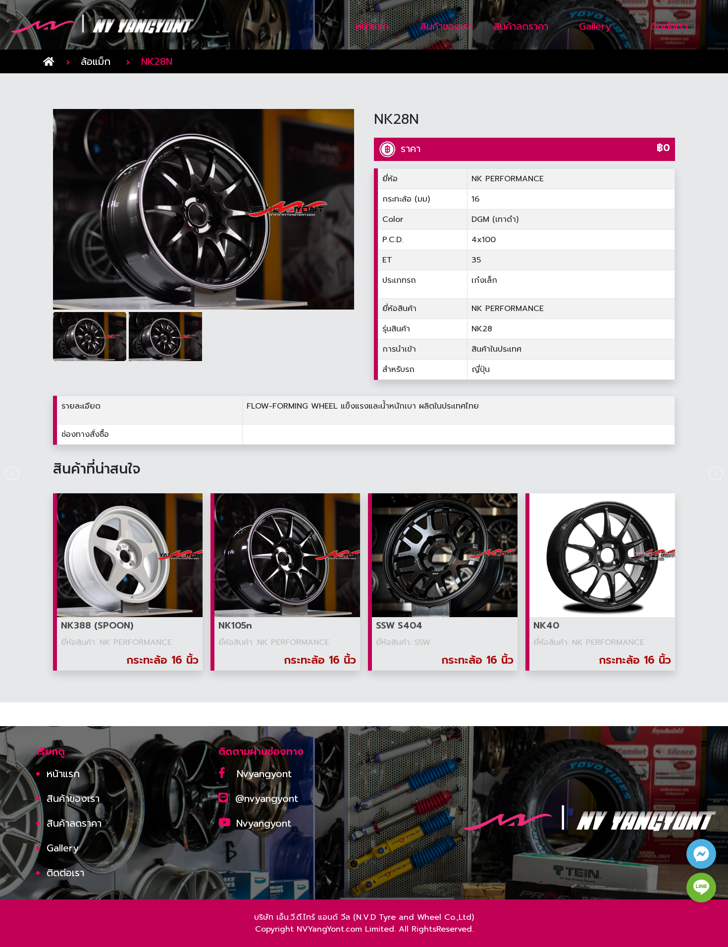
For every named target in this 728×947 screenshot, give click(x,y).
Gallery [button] (595, 26)
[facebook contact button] (701, 854)
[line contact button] (701, 887)
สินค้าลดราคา (74, 823)
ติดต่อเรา (65, 872)
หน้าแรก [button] (372, 26)
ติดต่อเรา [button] (669, 26)
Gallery (63, 848)
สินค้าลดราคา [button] (520, 26)
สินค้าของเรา (73, 798)
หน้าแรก (63, 773)
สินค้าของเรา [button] (446, 26)
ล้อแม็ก (95, 61)
